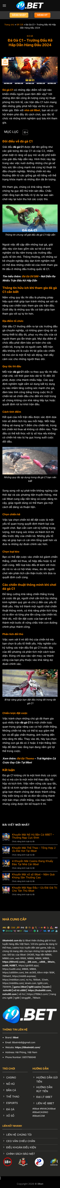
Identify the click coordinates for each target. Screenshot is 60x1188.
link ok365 (30, 972)
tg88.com (42, 983)
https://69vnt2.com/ (13, 961)
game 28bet (20, 986)
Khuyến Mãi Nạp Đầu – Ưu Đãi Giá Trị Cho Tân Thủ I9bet (34, 889)
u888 (42, 961)
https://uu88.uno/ (11, 969)
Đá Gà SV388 (30, 276)
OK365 (30, 954)
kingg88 (26, 997)
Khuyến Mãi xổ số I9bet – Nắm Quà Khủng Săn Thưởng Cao (33, 876)
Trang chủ (9, 24)
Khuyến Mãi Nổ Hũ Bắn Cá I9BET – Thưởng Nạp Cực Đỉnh (33, 836)
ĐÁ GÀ (20, 24)
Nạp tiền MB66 (44, 954)
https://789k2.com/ (37, 994)
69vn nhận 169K (45, 972)
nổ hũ (22, 994)
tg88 (17, 997)
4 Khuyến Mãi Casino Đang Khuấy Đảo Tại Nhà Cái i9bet (32, 863)
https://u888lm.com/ (13, 972)
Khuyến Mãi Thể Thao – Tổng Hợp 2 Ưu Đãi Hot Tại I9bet (34, 849)
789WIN (6, 986)
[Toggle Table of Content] (23, 132)
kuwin (46, 986)
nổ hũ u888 (19, 990)
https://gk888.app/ (28, 965)
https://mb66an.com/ (13, 979)
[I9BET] (30, 5)
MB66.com (8, 958)
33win (45, 979)
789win (36, 997)
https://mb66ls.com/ (13, 983)
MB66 (30, 958)
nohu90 (7, 990)
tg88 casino (34, 986)
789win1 (6, 976)
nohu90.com (9, 994)
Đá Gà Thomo (25, 758)
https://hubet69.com (39, 990)
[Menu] (4, 5)
